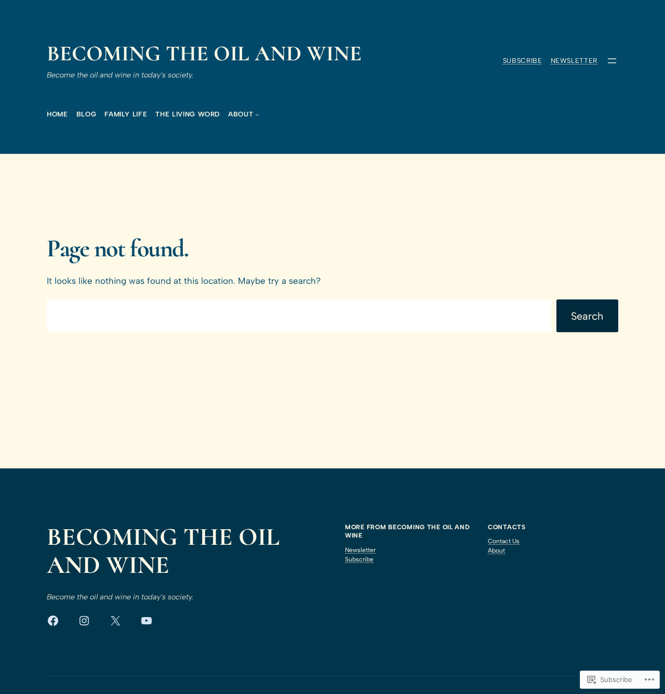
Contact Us (504, 541)
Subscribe (522, 60)
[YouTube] (146, 620)
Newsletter (574, 60)
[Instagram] (84, 620)
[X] (115, 620)
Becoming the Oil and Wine (204, 54)
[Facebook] (53, 620)
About (496, 550)
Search (587, 316)
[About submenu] (257, 114)
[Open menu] (612, 61)
